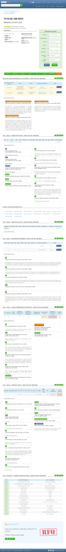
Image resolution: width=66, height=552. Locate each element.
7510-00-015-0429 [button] (27, 211)
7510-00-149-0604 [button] (8, 213)
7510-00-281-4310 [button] (37, 213)
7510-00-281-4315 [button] (18, 216)
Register (52, 6)
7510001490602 (52, 316)
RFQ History (38, 2)
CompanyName (43, 38)
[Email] (7, 537)
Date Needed (44, 60)
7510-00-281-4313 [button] (56, 213)
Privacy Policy (27, 550)
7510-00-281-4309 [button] (27, 213)
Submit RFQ (61, 78)
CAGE (30, 73)
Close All (59, 73)
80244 (51, 93)
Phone (44, 45)
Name (44, 34)
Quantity (44, 48)
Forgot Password (59, 6)
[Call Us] (55, 78)
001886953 (11, 141)
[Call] (12, 537)
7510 (8, 141)
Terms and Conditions (18, 550)
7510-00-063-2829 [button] (18, 211)
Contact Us (54, 2)
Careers (60, 2)
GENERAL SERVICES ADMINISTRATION (42, 93)
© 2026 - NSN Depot (59, 550)
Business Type (44, 56)
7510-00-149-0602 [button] (47, 211)
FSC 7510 (11, 34)
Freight (44, 73)
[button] (32, 2)
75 (4, 141)
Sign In (47, 6)
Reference (43, 52)
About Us (9, 550)
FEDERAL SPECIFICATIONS (42, 87)
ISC (37, 73)
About (48, 2)
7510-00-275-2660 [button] (18, 213)
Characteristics (52, 73)
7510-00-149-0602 (27, 36)
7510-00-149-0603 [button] (56, 211)
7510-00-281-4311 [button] (47, 213)
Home (44, 2)
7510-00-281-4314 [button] (8, 216)
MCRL (8, 73)
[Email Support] (56, 78)
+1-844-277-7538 (40, 6)
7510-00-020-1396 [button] (37, 211)
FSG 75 (6, 34)
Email (44, 41)
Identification (15, 73)
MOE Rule (23, 73)
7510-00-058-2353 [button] (8, 211)
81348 (51, 87)
